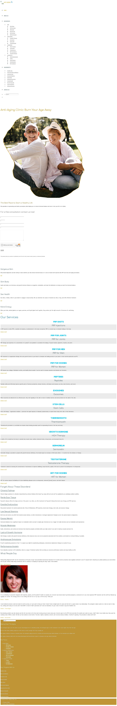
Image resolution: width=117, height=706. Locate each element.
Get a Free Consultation (8, 704)
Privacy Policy (6, 702)
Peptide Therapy (13, 38)
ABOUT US (6, 15)
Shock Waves (13, 60)
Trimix (11, 58)
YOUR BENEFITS (7, 67)
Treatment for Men (7, 659)
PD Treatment (13, 63)
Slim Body (3, 682)
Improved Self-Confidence (12, 72)
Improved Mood (10, 84)
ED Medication (13, 62)
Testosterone (13, 50)
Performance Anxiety (10, 546)
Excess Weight (7, 518)
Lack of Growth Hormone (11, 532)
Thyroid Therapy (13, 53)
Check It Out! (4, 332)
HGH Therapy (13, 46)
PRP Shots (12, 26)
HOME (5, 10)
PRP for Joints (13, 28)
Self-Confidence (4, 674)
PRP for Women (13, 34)
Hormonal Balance (11, 76)
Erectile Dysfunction (9, 504)
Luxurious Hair (10, 74)
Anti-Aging (5, 643)
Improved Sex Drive (5, 688)
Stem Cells (12, 41)
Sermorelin (12, 48)
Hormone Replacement (8, 650)
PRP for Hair (12, 31)
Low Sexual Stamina (9, 511)
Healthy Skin (9, 70)
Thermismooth (13, 43)
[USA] (7, 3)
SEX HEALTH (9, 55)
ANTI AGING (9, 36)
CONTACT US (6, 89)
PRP (8, 24)
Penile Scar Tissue (8, 498)
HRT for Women (13, 51)
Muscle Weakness (8, 525)
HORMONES (9, 45)
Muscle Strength (10, 82)
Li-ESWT (8, 662)
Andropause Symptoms (11, 539)
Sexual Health (10, 81)
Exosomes (12, 40)
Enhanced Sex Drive (11, 79)
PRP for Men (12, 33)
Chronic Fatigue (8, 491)
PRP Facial (12, 29)
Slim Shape (9, 77)
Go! (1, 275)
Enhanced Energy (10, 86)
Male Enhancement (14, 57)
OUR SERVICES (7, 21)
